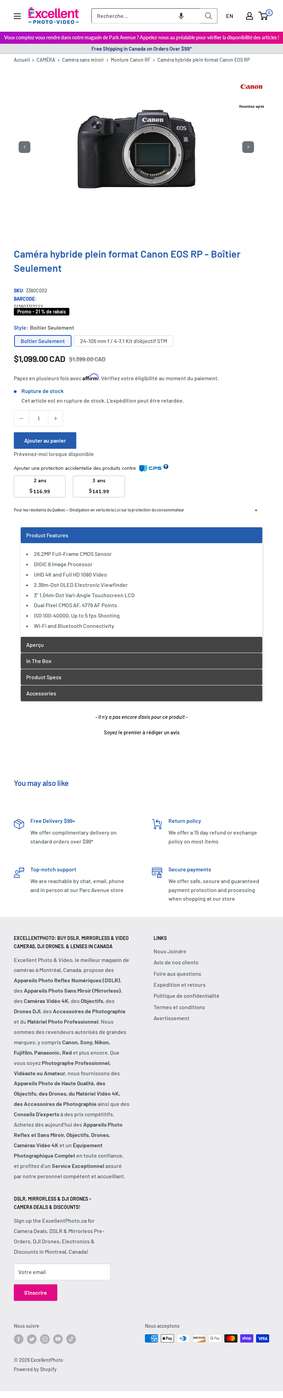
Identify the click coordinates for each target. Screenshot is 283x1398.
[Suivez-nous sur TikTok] (71, 1339)
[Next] (248, 147)
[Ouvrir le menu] (17, 16)
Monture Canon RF (130, 60)
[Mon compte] (249, 16)
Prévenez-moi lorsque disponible (54, 454)
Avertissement (171, 1018)
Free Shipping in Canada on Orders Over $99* (141, 48)
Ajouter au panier (45, 440)
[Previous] (24, 147)
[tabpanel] (141, 581)
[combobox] (145, 15)
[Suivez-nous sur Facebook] (18, 1339)
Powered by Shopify (35, 1369)
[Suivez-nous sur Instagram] (45, 1339)
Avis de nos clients (176, 962)
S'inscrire (35, 1292)
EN (229, 15)
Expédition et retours (180, 984)
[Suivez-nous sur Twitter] (32, 1339)
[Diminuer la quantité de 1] (21, 418)
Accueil (22, 60)
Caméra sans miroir (83, 60)
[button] (181, 15)
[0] (263, 16)
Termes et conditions (179, 1007)
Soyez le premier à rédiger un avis (141, 732)
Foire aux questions (177, 973)
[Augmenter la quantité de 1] (55, 418)
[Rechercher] (208, 15)
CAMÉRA (46, 60)
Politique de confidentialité (186, 995)
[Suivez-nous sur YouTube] (58, 1339)
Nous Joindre (170, 951)
